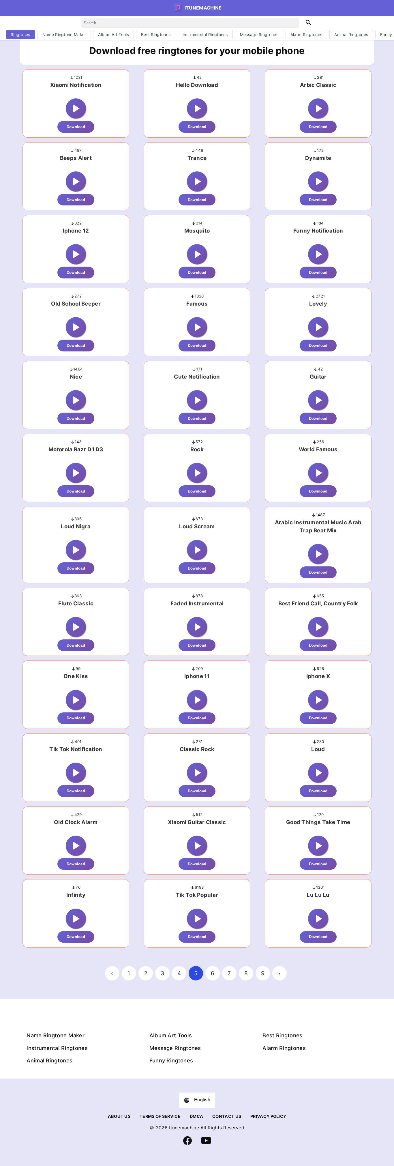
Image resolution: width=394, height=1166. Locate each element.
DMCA (196, 1116)
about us (119, 1116)
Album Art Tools (113, 34)
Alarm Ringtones (306, 34)
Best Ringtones (155, 34)
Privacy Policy (268, 1116)
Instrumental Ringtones (205, 34)
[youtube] (206, 1144)
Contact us (226, 1116)
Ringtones (20, 34)
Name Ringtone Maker (64, 34)
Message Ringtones (259, 34)
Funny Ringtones (171, 1060)
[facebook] (187, 1143)
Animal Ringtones (351, 34)
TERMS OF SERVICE (160, 1116)
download (76, 127)
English (202, 1099)
